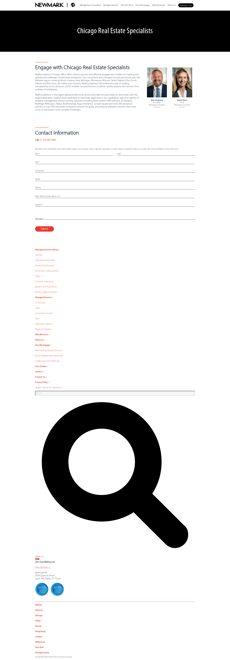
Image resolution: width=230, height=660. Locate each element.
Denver (38, 626)
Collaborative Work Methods (47, 361)
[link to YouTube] (38, 559)
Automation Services (44, 313)
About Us (172, 5)
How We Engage (142, 5)
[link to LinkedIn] (36, 559)
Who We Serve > (42, 335)
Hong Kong (40, 631)
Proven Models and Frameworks (49, 356)
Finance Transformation (45, 266)
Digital (37, 276)
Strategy (38, 255)
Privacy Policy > (42, 382)
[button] (186, 5)
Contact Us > (41, 377)
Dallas (38, 621)
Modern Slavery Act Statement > (49, 388)
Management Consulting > (47, 250)
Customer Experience (44, 282)
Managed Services (110, 5)
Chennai (39, 610)
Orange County (42, 653)
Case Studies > (41, 366)
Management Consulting (90, 5)
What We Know (158, 5)
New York (39, 647)
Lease (37, 308)
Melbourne (40, 642)
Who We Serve (127, 5)
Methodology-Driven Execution (48, 350)
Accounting (40, 303)
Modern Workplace (43, 329)
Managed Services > (44, 297)
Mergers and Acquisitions (46, 287)
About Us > (40, 340)
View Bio (157, 107)
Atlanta (38, 605)
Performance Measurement (47, 271)
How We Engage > (43, 345)
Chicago (38, 616)
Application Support (43, 324)
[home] (55, 5)
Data (37, 319)
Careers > (39, 372)
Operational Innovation (45, 260)
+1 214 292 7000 (48, 140)
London (38, 637)
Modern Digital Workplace (46, 292)
